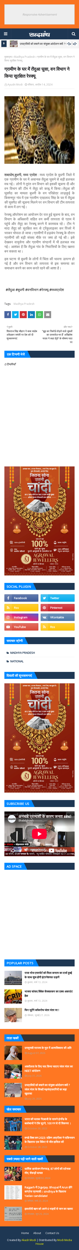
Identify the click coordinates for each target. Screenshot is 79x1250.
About (37, 1233)
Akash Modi (29, 1240)
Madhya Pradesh (24, 57)
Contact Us (52, 1233)
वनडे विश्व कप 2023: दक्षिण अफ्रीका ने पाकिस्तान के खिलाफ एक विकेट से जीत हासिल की (50, 1140)
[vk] (58, 617)
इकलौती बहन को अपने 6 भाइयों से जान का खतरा (49, 1209)
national (16, 661)
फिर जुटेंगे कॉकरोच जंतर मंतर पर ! (42, 1010)
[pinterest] (58, 607)
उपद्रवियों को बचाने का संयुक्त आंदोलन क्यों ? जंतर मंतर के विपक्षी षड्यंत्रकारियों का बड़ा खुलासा (47, 1089)
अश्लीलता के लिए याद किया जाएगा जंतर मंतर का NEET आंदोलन (49, 1068)
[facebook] (21, 598)
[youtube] (21, 627)
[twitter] (58, 598)
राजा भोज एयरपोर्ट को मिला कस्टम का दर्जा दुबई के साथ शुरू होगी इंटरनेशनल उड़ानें (48, 975)
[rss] (21, 607)
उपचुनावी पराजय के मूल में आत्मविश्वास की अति (48, 1048)
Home (25, 1233)
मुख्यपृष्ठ (8, 57)
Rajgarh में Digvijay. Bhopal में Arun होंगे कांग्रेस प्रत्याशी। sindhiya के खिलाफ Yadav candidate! (48, 1191)
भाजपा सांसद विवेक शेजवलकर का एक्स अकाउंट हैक (49, 993)
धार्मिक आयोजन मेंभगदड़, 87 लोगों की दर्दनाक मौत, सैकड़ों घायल (48, 1171)
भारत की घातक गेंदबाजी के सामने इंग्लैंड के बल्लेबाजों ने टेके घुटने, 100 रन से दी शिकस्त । (48, 1121)
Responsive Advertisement (39, 14)
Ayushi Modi (15, 84)
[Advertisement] (39, 913)
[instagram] (21, 617)
